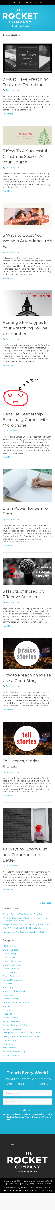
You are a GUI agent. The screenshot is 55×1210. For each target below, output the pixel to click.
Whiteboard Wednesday (14, 1051)
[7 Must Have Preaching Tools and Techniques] (27, 58)
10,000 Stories (9, 946)
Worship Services (11, 1055)
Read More (8, 114)
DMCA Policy (46, 1190)
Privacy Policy (28, 1183)
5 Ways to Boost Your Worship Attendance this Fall (27, 241)
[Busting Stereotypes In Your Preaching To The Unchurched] (27, 303)
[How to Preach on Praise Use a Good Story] (27, 653)
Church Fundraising (12, 950)
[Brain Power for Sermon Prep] (27, 485)
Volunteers (8, 1044)
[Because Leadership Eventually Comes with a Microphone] (22, 392)
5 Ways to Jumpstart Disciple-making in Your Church (27, 924)
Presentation (9, 1014)
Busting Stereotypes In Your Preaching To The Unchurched (25, 328)
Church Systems (10, 976)
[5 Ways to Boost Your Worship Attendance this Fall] (27, 216)
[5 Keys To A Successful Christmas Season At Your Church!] (27, 135)
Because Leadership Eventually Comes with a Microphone (27, 420)
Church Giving (9, 953)
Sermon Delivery (10, 1017)
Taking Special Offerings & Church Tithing (22, 1032)
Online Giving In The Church (16, 1002)
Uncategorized (10, 1040)
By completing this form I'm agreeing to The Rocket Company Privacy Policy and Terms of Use (29, 1117)
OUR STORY (16, 2)
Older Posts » (46, 903)
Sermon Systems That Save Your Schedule (22, 914)
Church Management (13, 961)
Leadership (8, 995)
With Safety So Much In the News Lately (22, 928)
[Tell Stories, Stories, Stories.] (27, 738)
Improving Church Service (15, 991)
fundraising (8, 987)
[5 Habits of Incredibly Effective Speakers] (27, 571)
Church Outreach (11, 968)
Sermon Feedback (11, 1021)
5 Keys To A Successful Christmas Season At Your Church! (25, 156)
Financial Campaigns (12, 980)
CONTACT (39, 2)
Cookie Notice (35, 1187)
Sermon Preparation (12, 1029)
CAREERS (28, 2)
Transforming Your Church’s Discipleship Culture (25, 932)
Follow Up (7, 984)
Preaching (7, 1010)
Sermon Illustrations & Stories (16, 1025)
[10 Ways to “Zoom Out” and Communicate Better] (27, 825)
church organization (12, 965)
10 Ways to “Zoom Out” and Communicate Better (25, 855)
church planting (10, 972)
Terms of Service (44, 1183)
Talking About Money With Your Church (21, 1036)
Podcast (6, 1006)
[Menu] (12, 1143)
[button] (27, 1110)
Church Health (9, 957)
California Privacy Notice (16, 1187)
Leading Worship (10, 999)
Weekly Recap (9, 1048)
